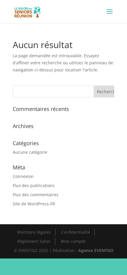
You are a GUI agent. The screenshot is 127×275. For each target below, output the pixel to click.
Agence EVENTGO (95, 250)
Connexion (23, 176)
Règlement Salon (34, 241)
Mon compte (73, 241)
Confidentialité (75, 232)
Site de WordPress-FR (34, 204)
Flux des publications (34, 185)
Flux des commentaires (35, 194)
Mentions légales (34, 232)
